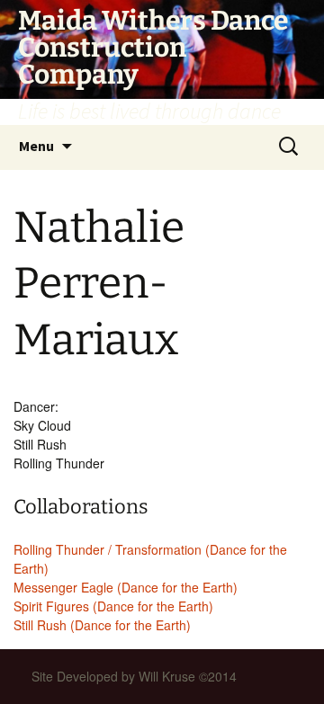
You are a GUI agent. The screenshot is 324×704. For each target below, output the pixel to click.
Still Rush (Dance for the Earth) (102, 625)
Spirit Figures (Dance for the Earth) (113, 606)
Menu (36, 146)
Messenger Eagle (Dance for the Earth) (126, 587)
